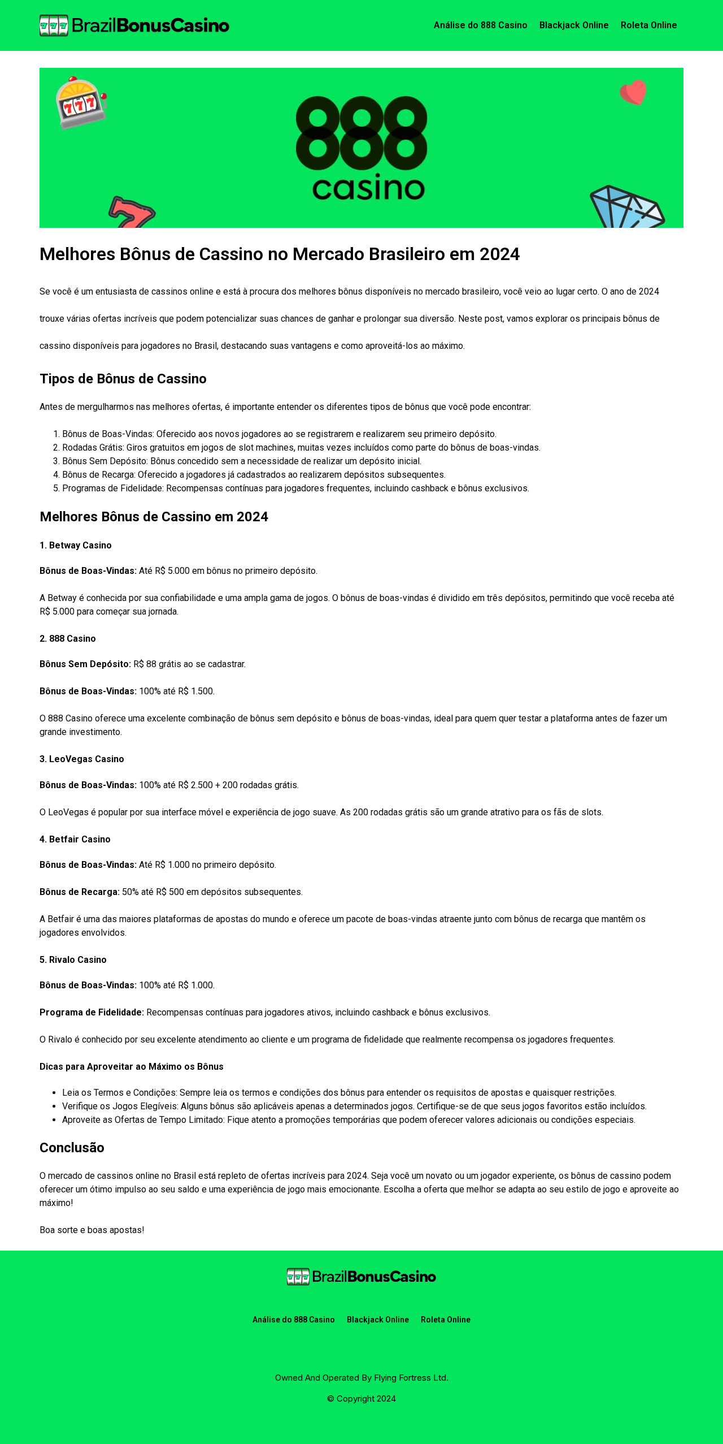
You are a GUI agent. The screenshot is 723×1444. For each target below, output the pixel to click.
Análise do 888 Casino (481, 25)
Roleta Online (649, 25)
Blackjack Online (574, 25)
